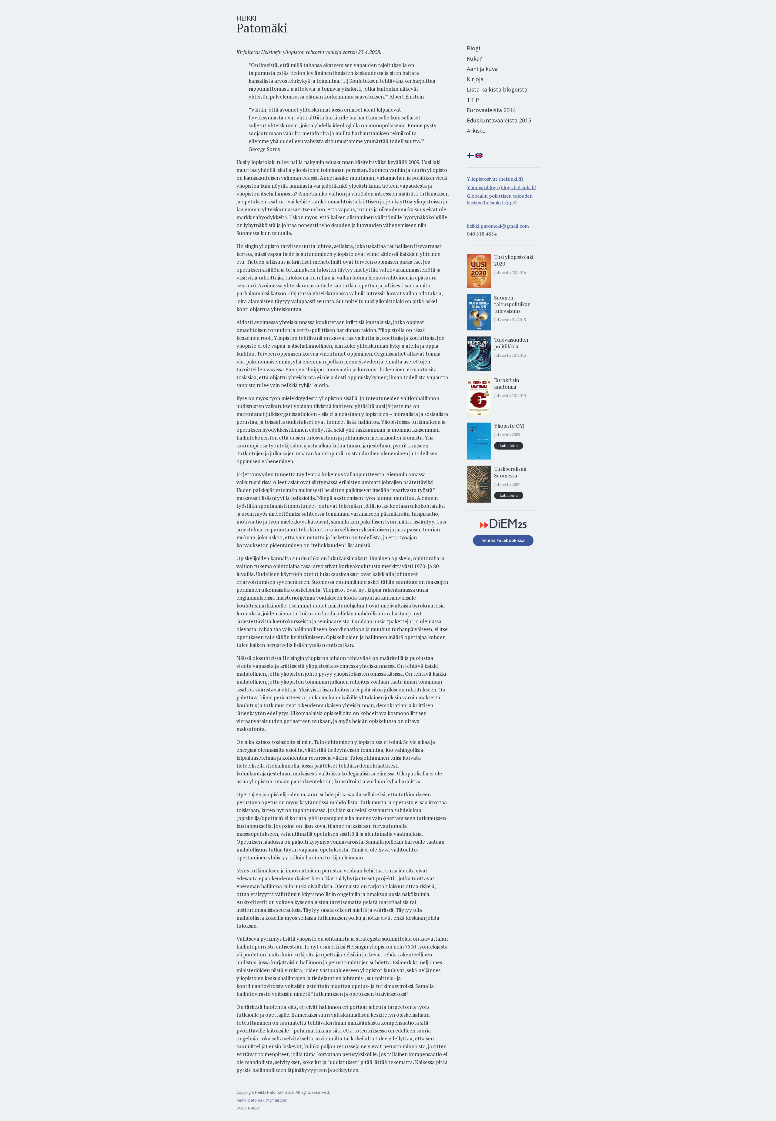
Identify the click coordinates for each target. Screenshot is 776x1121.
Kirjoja (475, 79)
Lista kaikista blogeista (497, 89)
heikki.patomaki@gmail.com (498, 226)
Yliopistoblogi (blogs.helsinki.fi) (501, 187)
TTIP (473, 99)
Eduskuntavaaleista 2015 (499, 120)
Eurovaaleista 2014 (491, 110)
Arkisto (476, 130)
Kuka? (474, 58)
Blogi (473, 48)
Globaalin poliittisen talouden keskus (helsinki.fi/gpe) (500, 199)
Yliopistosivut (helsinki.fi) (495, 179)
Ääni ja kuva (482, 68)
